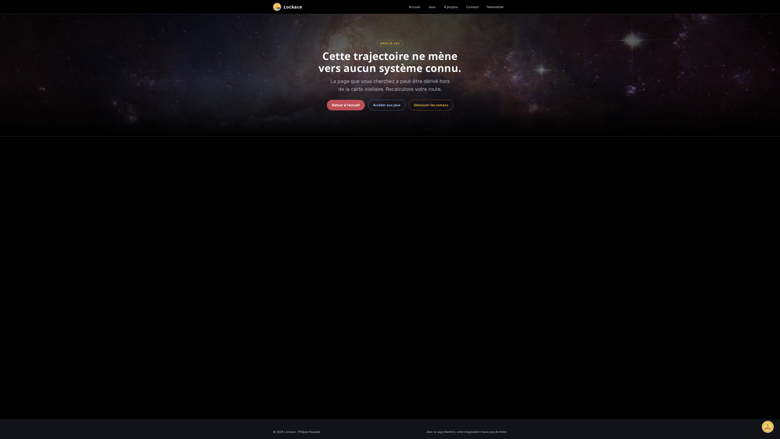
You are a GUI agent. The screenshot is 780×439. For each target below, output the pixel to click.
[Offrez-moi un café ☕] (768, 427)
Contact (472, 7)
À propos (451, 7)
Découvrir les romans (431, 105)
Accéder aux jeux (386, 105)
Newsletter (495, 7)
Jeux (432, 7)
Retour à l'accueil (346, 105)
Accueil (414, 7)
